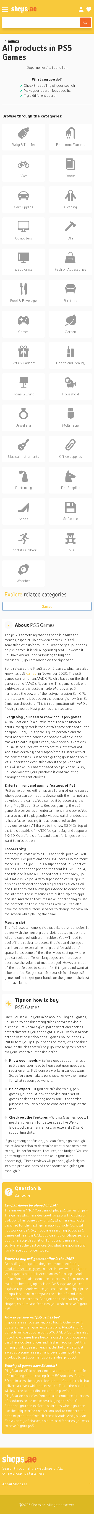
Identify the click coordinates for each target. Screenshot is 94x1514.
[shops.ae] (39, 9)
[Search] (85, 22)
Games (13, 41)
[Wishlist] (89, 9)
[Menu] (5, 9)
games (31, 673)
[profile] (81, 9)
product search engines (23, 1269)
